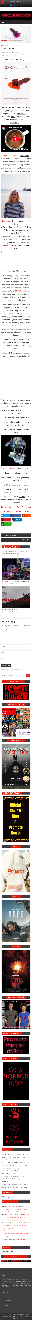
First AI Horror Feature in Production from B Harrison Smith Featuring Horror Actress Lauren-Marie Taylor (16, 1209)
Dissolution (4, 54)
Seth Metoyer (7, 1231)
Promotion (3, 40)
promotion (25, 54)
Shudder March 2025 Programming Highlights (15, 581)
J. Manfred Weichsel (9, 1214)
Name (3, 646)
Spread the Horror (4, 55)
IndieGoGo (13, 54)
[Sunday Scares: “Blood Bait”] (16, 597)
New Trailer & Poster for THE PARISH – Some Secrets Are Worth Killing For (15, 552)
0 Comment (16, 52)
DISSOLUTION (9, 155)
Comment (4, 630)
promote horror (19, 54)
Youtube (7, 1305)
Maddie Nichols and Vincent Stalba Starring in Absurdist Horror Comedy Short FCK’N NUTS (16, 1225)
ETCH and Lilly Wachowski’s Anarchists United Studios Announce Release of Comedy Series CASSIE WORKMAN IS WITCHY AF (15, 1165)
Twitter (7, 1297)
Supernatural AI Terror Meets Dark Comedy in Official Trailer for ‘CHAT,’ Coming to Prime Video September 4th (15, 1179)
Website (3, 659)
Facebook (25, 492)
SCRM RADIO (25, 540)
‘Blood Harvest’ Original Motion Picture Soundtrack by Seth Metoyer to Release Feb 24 (17, 1233)
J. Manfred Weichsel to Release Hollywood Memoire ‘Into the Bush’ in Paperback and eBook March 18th (16, 1217)
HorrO (14, 556)
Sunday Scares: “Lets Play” (10, 535)
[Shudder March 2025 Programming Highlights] (16, 569)
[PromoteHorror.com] (16, 15)
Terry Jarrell (7, 1206)
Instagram (7, 1303)
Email (2, 652)
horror (9, 54)
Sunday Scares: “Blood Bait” (10, 609)
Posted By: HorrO (5, 52)
